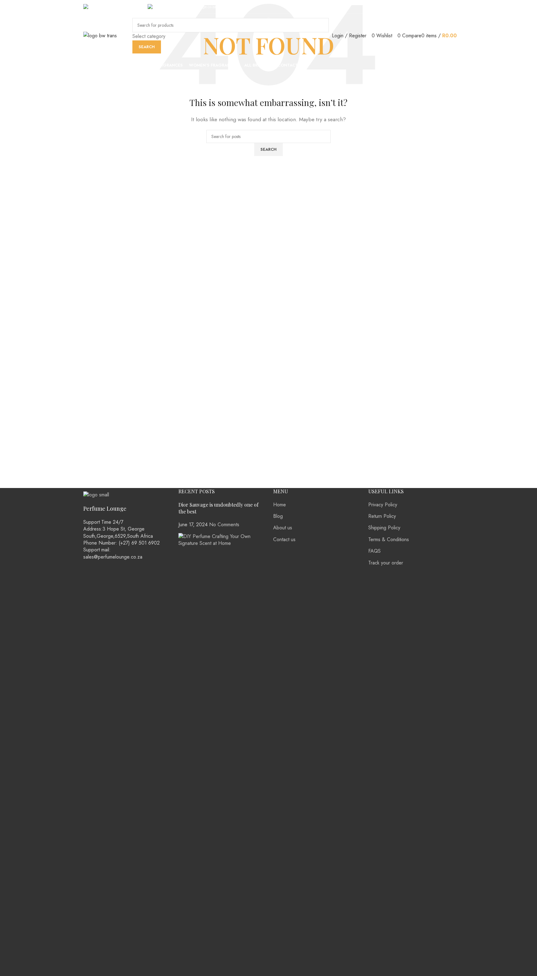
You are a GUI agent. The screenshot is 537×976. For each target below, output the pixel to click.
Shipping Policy (384, 527)
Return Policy (382, 516)
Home (279, 504)
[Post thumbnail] (221, 765)
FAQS (374, 551)
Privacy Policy (382, 504)
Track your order (385, 562)
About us (282, 527)
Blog (278, 516)
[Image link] (96, 494)
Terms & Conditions (388, 539)
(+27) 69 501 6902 (125, 7)
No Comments (224, 524)
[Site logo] (100, 35)
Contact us (284, 539)
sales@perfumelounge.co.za (194, 7)
